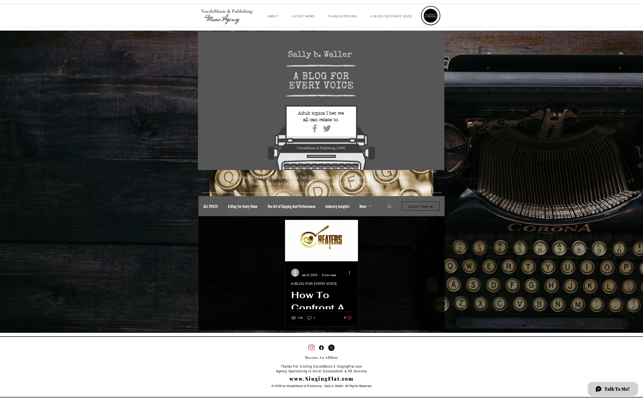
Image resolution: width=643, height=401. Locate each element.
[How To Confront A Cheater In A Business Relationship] (321, 240)
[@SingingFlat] (311, 348)
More (362, 206)
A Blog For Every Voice (242, 206)
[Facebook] (314, 128)
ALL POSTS (210, 206)
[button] (389, 206)
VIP (323, 183)
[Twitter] (327, 128)
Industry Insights (337, 206)
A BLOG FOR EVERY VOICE (314, 283)
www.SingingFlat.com (321, 378)
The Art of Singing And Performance (291, 206)
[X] (331, 348)
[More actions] (351, 273)
